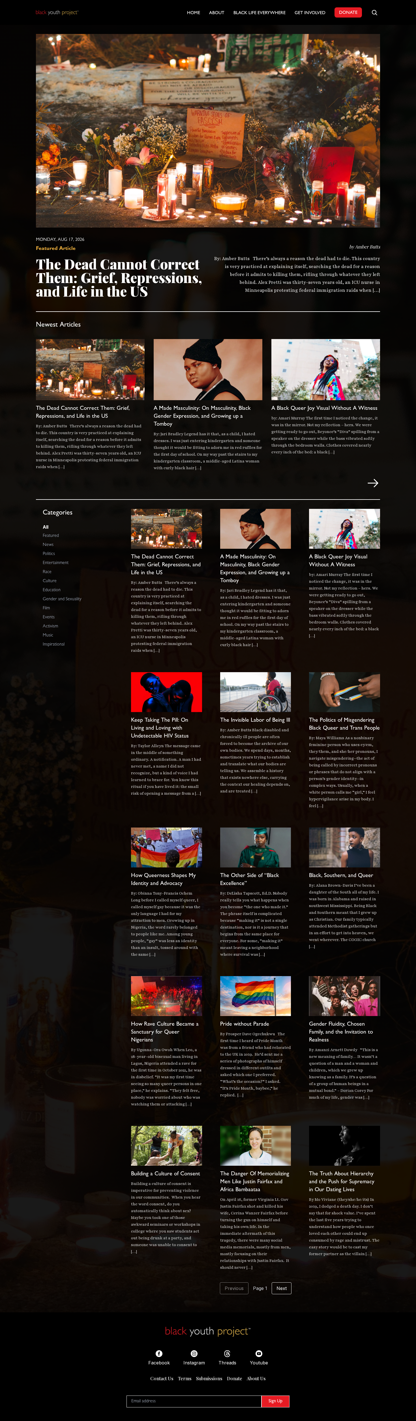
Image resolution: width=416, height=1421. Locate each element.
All (45, 527)
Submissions (209, 1378)
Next (281, 1288)
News (48, 545)
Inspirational (54, 644)
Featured (51, 536)
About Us (256, 1378)
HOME (193, 13)
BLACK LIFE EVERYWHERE (259, 13)
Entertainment (55, 563)
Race (47, 572)
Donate (234, 1378)
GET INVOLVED (310, 13)
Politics (49, 554)
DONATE (348, 13)
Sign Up (275, 1401)
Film (46, 608)
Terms (185, 1378)
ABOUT (216, 13)
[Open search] (374, 12)
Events (49, 617)
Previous (234, 1288)
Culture (50, 581)
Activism (50, 626)
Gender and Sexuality (62, 599)
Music (48, 635)
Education (52, 590)
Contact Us (161, 1378)
